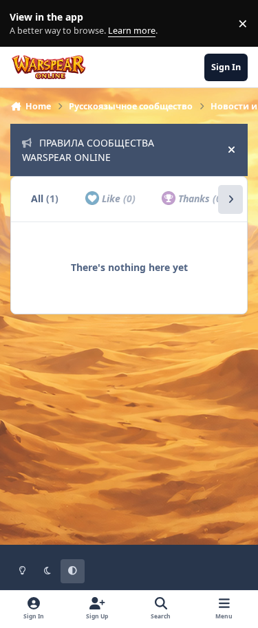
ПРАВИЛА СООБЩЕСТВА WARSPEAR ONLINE (88, 150)
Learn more (26, 23)
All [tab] (44, 198)
